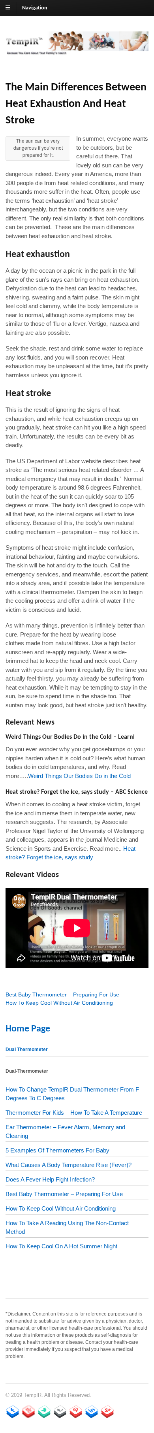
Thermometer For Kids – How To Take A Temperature (74, 1112)
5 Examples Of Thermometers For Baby (57, 1150)
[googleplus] (28, 1412)
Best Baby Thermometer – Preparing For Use (62, 994)
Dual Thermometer (27, 1049)
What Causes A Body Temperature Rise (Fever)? (68, 1164)
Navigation (34, 8)
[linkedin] (92, 1412)
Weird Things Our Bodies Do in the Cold (79, 775)
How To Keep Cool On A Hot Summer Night (61, 1246)
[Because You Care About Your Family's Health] (77, 51)
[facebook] (13, 1412)
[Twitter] (44, 1412)
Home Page (28, 1029)
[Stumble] (107, 1412)
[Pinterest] (76, 1412)
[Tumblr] (60, 1412)
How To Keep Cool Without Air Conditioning (59, 1003)
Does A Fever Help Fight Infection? (50, 1179)
